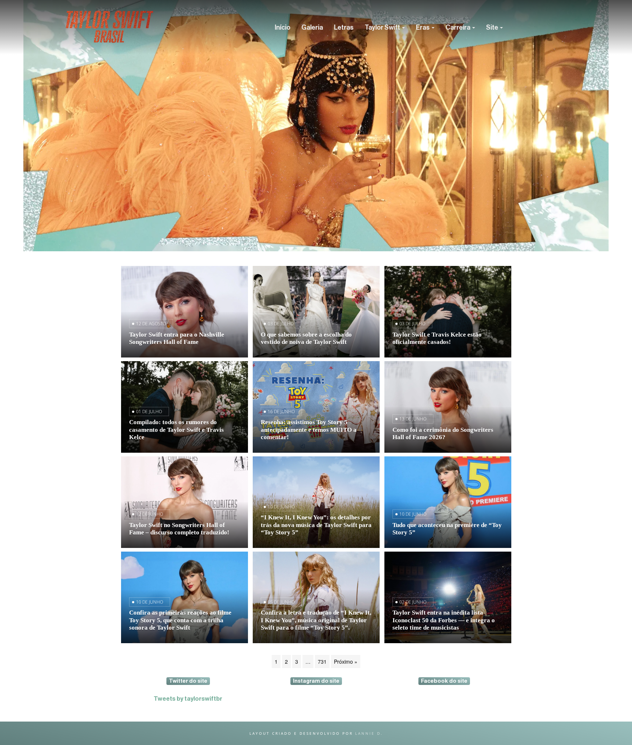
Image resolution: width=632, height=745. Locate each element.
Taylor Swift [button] (383, 27)
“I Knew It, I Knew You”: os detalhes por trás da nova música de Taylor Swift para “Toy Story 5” (316, 524)
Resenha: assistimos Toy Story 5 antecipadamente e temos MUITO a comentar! (309, 429)
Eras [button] (423, 27)
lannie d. (369, 733)
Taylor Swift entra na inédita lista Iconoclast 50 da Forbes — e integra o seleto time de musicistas (443, 620)
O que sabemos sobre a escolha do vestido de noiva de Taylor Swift (306, 338)
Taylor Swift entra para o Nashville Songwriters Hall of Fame (176, 338)
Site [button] (492, 27)
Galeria (312, 27)
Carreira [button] (458, 27)
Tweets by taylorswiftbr (188, 699)
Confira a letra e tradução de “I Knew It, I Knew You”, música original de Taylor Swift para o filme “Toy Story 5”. (316, 620)
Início (282, 27)
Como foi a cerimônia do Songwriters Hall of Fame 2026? (442, 433)
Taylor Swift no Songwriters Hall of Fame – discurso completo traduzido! (179, 529)
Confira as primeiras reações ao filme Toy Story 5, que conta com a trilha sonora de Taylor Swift (180, 620)
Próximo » (345, 661)
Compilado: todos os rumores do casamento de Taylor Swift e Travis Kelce (176, 429)
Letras (344, 27)
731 (322, 661)
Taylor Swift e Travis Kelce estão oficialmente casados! (437, 338)
